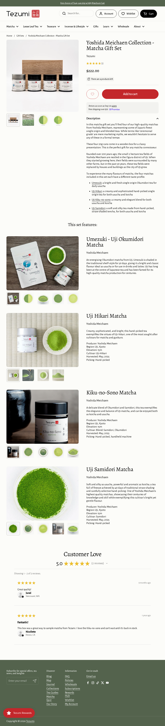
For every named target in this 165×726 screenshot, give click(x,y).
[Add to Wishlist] (92, 94)
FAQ (67, 676)
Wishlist (69, 699)
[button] (148, 14)
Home (9, 36)
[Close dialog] (128, 708)
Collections (52, 688)
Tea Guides (52, 692)
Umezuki (97, 182)
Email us (91, 676)
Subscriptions (72, 688)
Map (48, 680)
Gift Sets (20, 36)
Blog (49, 676)
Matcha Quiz (50, 698)
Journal (50, 684)
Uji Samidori (98, 208)
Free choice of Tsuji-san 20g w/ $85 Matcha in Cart (82, 3)
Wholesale (71, 684)
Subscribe (104, 719)
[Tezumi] (22, 14)
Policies (69, 680)
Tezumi (30, 721)
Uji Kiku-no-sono (101, 199)
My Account (71, 704)
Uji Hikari (97, 191)
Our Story (51, 704)
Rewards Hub (69, 694)
